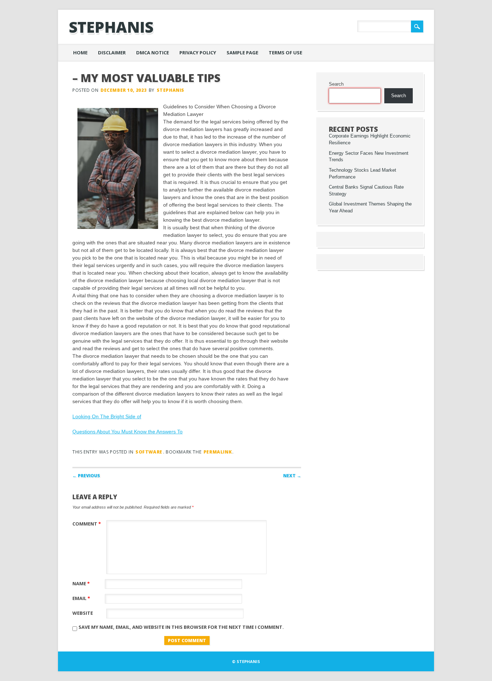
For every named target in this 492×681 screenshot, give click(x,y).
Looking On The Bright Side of (106, 416)
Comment (86, 523)
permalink (217, 452)
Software (148, 452)
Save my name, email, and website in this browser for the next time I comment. (181, 627)
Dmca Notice (152, 52)
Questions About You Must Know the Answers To (127, 431)
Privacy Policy (197, 52)
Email (81, 598)
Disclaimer (112, 52)
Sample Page (242, 52)
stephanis (111, 27)
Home (80, 52)
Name (81, 583)
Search (336, 84)
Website (82, 613)
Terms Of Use (285, 52)
